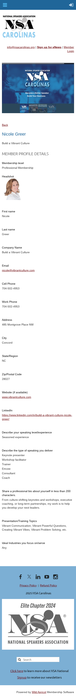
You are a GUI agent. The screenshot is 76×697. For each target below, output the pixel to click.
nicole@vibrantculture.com (18, 270)
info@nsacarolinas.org (21, 47)
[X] (29, 577)
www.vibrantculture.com (16, 397)
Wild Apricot (39, 692)
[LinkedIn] (38, 577)
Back (5, 125)
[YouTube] (46, 577)
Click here (16, 671)
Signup (22, 677)
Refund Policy (48, 585)
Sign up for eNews (49, 47)
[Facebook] (20, 577)
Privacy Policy (28, 585)
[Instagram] (55, 577)
